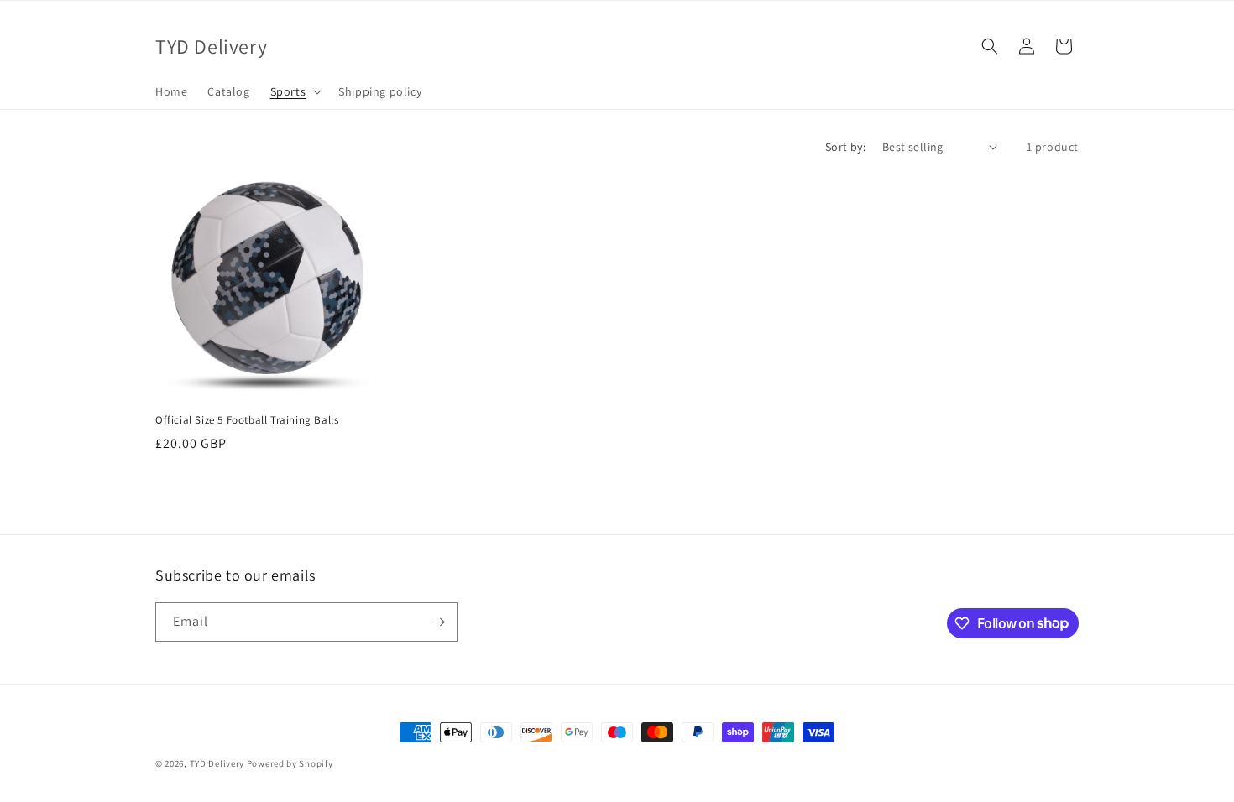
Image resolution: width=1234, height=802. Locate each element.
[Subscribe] (438, 622)
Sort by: (845, 146)
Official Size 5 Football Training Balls (246, 420)
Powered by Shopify (290, 763)
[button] (294, 91)
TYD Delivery (217, 763)
